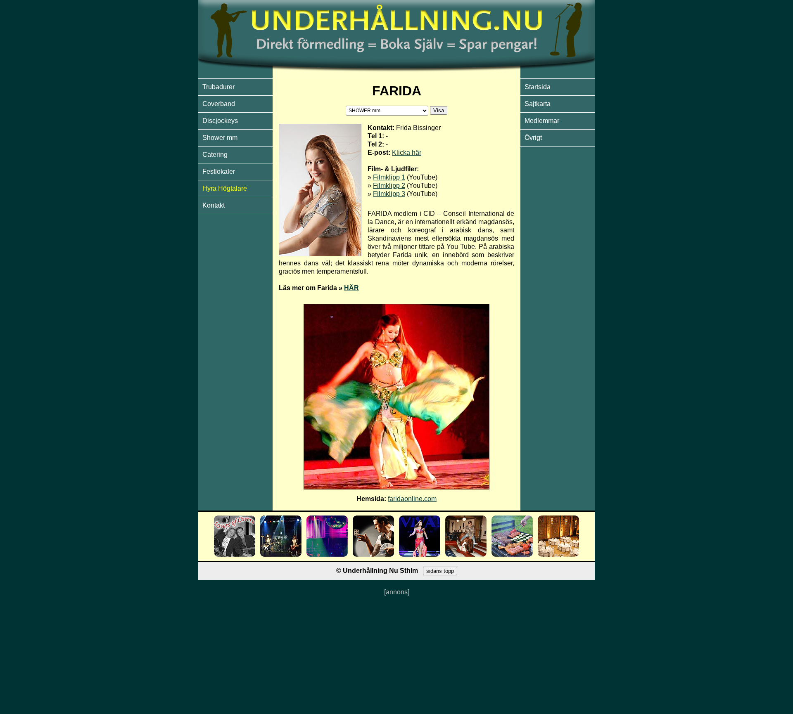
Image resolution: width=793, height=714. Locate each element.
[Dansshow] (419, 554)
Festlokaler (218, 171)
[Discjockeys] (327, 554)
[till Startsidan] (396, 74)
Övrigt (533, 137)
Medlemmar (542, 120)
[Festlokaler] (558, 554)
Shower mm (219, 137)
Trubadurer (218, 86)
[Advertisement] (396, 654)
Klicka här (406, 152)
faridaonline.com (412, 498)
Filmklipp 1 (389, 177)
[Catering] (512, 554)
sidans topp (440, 571)
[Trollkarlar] (373, 554)
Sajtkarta (538, 103)
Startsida (538, 86)
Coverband (218, 103)
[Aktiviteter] (466, 554)
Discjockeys (220, 120)
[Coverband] (281, 554)
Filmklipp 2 (389, 185)
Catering (215, 154)
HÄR (351, 287)
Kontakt (213, 205)
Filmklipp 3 (389, 193)
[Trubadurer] (234, 554)
